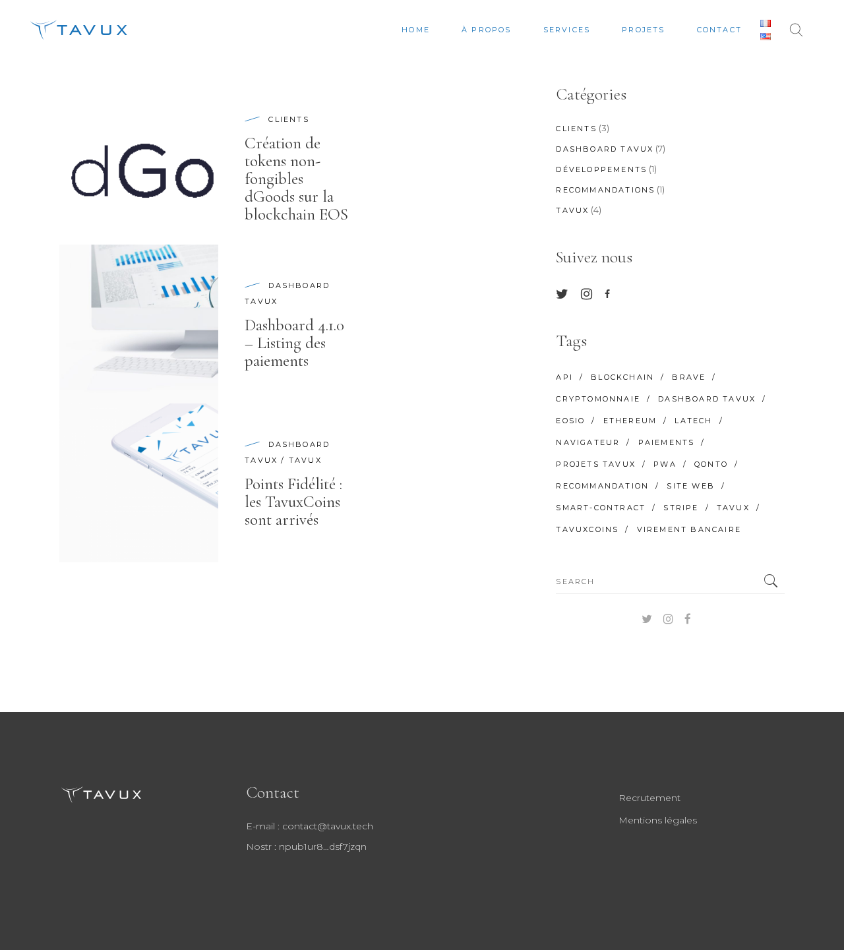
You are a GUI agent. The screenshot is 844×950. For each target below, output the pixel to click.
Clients (288, 119)
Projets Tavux (596, 464)
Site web (691, 485)
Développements (601, 169)
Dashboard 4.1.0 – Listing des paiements (294, 343)
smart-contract (601, 507)
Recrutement (649, 798)
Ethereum (630, 420)
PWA (665, 464)
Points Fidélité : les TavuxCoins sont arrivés (293, 501)
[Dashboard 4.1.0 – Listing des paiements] (138, 324)
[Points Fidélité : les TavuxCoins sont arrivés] (138, 482)
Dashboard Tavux (707, 398)
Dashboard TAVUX (604, 149)
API (564, 377)
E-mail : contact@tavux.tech (309, 826)
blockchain (622, 377)
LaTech (693, 420)
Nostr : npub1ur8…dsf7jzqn (306, 846)
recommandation (602, 485)
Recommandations (605, 189)
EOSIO (570, 420)
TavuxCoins (587, 529)
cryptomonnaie (598, 398)
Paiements (666, 442)
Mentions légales (657, 820)
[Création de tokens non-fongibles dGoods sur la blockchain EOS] (138, 165)
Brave (689, 377)
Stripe (680, 507)
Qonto (711, 464)
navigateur (588, 442)
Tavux (305, 460)
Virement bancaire (689, 529)
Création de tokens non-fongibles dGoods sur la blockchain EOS (296, 178)
